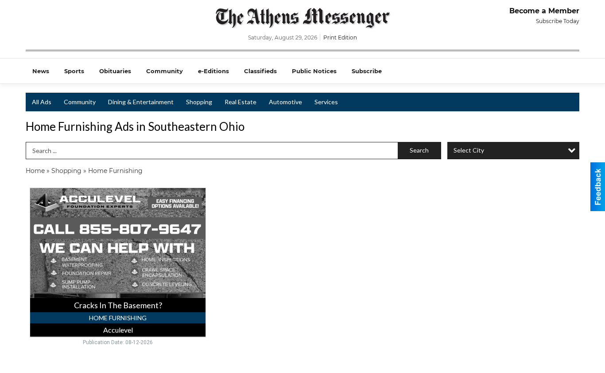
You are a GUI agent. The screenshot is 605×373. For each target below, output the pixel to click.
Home (35, 171)
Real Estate (240, 102)
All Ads (41, 102)
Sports (74, 71)
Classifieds (260, 71)
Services (326, 102)
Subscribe (367, 71)
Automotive (285, 102)
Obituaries (115, 71)
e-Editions (213, 71)
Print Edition (340, 37)
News (40, 71)
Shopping (199, 102)
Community (164, 71)
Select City (469, 150)
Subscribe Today (557, 21)
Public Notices (314, 71)
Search (419, 150)
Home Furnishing (115, 171)
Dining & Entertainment (141, 102)
